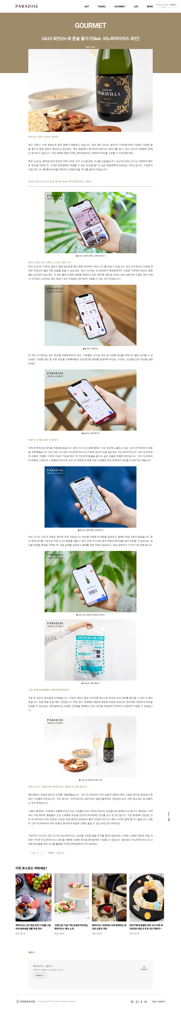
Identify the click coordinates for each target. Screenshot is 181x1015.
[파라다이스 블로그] (27, 6)
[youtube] (137, 1002)
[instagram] (132, 1002)
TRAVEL (102, 6)
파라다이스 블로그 (43, 966)
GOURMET (119, 6)
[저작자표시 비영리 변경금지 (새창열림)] (60, 853)
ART (87, 6)
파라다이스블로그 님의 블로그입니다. (48, 969)
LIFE (136, 6)
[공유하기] (38, 853)
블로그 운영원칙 (158, 1001)
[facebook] (141, 1002)
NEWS (150, 6)
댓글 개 (31, 952)
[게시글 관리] (41, 853)
